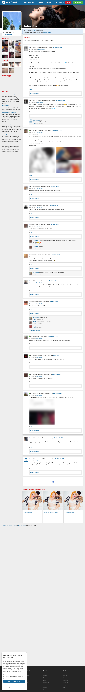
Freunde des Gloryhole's (8, 124)
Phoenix (45, 677)
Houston (45, 687)
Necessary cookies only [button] (14, 684)
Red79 (34, 321)
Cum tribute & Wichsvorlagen (9, 94)
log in (33, 30)
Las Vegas (45, 689)
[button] (14, 688)
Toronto (64, 673)
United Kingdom (27, 670)
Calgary (64, 677)
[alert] (14, 671)
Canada (64, 670)
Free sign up (77, 2)
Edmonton (65, 680)
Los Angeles (46, 682)
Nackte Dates (5, 105)
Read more (14, 678)
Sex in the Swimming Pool (51, 512)
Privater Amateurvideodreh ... (9, 112)
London (64, 689)
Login (68, 2)
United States (46, 670)
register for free (47, 32)
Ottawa (64, 687)
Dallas (44, 680)
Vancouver (65, 682)
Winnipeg (65, 685)
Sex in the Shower (69, 512)
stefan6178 (35, 240)
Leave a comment (34, 93)
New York (45, 673)
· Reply (34, 123)
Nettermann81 (36, 120)
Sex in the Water (28, 512)
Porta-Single (36, 272)
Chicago (45, 675)
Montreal (65, 675)
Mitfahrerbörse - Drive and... (9, 144)
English (60, 2)
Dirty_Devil (35, 326)
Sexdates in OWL (57, 47)
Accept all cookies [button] (14, 681)
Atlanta (44, 685)
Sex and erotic (8, 34)
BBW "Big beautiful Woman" (8, 134)
